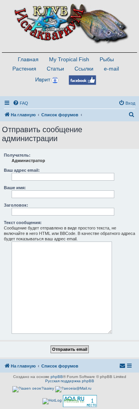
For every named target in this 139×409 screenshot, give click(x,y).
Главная (28, 59)
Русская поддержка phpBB (69, 381)
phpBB (57, 376)
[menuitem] (20, 103)
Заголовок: (16, 205)
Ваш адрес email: (22, 170)
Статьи (55, 69)
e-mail (111, 69)
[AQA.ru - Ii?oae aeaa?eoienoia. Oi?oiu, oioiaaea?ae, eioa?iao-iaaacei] (80, 401)
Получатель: (17, 155)
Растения (24, 69)
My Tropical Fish (69, 59)
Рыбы (107, 59)
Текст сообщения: (23, 222)
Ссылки (84, 69)
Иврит (42, 79)
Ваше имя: (15, 187)
